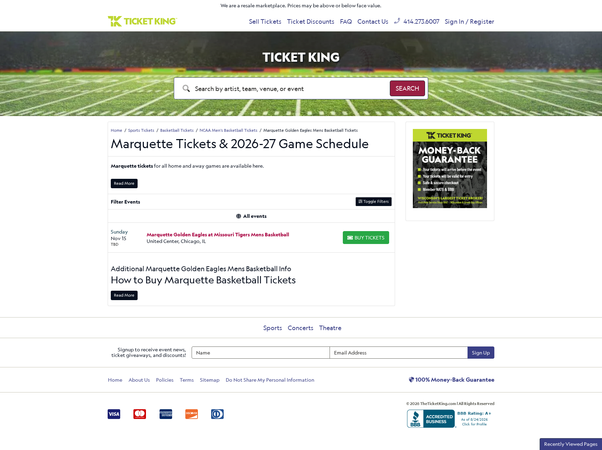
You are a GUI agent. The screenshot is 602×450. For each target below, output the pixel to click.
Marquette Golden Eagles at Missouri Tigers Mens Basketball (218, 234)
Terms (187, 379)
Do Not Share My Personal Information (270, 379)
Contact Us (372, 21)
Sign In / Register (469, 21)
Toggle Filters (375, 201)
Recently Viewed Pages (570, 444)
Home (115, 379)
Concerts (301, 327)
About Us (139, 379)
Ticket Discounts (310, 21)
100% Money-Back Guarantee (454, 379)
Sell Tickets (265, 21)
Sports (272, 327)
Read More (124, 183)
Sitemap (209, 379)
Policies (164, 379)
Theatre (330, 327)
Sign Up (481, 352)
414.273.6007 (420, 21)
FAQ (346, 21)
